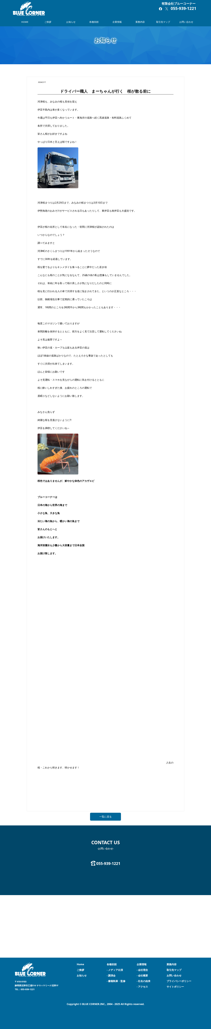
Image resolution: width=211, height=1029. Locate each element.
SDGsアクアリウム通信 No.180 (160, 801)
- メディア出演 (115, 970)
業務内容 (140, 21)
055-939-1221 (183, 8)
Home (80, 964)
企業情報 (117, 21)
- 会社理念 (142, 970)
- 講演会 (111, 975)
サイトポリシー (175, 986)
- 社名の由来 (143, 981)
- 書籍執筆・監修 (116, 981)
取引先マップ (163, 21)
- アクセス (142, 986)
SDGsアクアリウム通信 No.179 (50, 801)
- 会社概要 (142, 975)
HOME (24, 21)
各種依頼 (94, 21)
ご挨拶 (47, 21)
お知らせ (71, 21)
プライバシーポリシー (179, 981)
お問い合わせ (186, 21)
